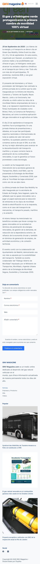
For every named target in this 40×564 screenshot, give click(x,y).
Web (5, 312)
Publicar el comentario (13, 348)
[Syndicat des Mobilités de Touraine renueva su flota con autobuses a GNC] (20, 424)
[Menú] (37, 4)
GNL (3, 393)
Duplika (18, 561)
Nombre (7, 298)
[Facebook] (3, 551)
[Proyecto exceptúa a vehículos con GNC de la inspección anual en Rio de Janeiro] (20, 516)
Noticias (29, 31)
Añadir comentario (11, 320)
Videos (4, 396)
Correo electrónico (12, 305)
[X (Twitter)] (8, 551)
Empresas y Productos (9, 390)
